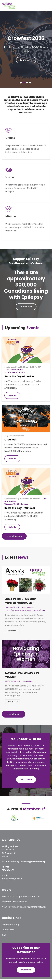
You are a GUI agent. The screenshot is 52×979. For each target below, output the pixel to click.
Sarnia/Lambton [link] (26, 604)
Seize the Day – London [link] (19, 370)
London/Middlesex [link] (12, 604)
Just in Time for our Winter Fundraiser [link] (20, 595)
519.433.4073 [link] (8, 864)
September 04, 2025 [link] (12, 675)
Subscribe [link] (26, 963)
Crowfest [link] (10, 433)
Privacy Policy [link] (8, 923)
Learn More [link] (26, 60)
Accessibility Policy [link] (10, 918)
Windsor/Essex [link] (39, 604)
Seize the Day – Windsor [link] (19, 502)
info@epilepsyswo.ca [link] (12, 872)
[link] (9, 5)
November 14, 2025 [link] (12, 601)
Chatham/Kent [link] (27, 601)
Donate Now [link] (26, 300)
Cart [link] (4, 928)
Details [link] (12, 389)
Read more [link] (12, 625)
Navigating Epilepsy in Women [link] (22, 669)
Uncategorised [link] (28, 675)
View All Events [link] (14, 530)
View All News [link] (14, 708)
